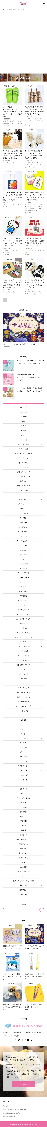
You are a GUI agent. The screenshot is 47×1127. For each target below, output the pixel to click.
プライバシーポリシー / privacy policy (14, 1109)
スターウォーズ (23, 577)
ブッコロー (23, 743)
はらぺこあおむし (23, 697)
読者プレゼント (23, 871)
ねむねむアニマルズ (23, 665)
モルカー (23, 784)
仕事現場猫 (23, 812)
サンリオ (23, 554)
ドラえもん (23, 660)
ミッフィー (23, 770)
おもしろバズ (23, 490)
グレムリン (23, 536)
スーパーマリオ (23, 573)
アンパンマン (23, 458)
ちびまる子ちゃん (23, 633)
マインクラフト (23, 766)
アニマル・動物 (23, 444)
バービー (23, 678)
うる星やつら (23, 463)
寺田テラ (23, 848)
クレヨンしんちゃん (23, 541)
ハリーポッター (23, 701)
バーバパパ (23, 674)
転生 (23, 876)
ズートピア (23, 568)
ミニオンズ (23, 775)
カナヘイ (23, 508)
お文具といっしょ (23, 495)
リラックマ (23, 803)
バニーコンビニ (23, 688)
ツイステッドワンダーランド (23, 637)
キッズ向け (23, 518)
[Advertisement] (23, 38)
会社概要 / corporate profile (11, 1113)
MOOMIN (23, 426)
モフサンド (23, 780)
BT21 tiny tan (23, 417)
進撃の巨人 (23, 890)
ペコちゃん (23, 747)
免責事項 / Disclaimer (9, 1117)
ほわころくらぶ (23, 761)
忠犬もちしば (23, 853)
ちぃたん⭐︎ (23, 628)
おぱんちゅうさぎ (23, 486)
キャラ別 (23, 522)
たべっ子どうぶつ (23, 614)
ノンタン (23, 669)
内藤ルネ (23, 816)
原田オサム (23, 835)
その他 (23, 605)
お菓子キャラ (23, 499)
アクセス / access (8, 1106)
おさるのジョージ (23, 472)
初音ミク (23, 826)
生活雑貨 (23, 867)
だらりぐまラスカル (23, 619)
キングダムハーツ (23, 527)
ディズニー (23, 642)
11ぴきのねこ (23, 412)
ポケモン (23, 752)
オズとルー (23, 481)
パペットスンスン (23, 692)
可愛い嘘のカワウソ (23, 839)
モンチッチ (23, 789)
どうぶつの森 (23, 651)
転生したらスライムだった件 (23, 881)
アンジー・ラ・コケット (23, 453)
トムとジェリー (23, 656)
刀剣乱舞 (23, 821)
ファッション (23, 738)
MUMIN (23, 430)
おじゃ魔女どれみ (23, 476)
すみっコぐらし (23, 600)
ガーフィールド (23, 504)
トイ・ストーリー (23, 646)
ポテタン (23, 757)
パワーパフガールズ (23, 706)
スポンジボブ (23, 591)
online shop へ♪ (23, 1084)
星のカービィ (23, 858)
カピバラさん (23, 513)
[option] (23, 330)
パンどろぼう (23, 711)
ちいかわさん (23, 623)
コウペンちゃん (23, 545)
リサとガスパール (23, 798)
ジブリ (23, 559)
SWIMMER (23, 435)
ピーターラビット (23, 715)
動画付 (23, 830)
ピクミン (23, 720)
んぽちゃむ (23, 807)
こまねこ (23, 550)
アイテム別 (23, 440)
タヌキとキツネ (23, 610)
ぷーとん (23, 734)
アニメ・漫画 (23, 449)
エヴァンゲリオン (23, 467)
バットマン (23, 683)
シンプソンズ (23, 564)
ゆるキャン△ (23, 793)
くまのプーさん (23, 531)
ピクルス (23, 724)
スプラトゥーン (23, 587)
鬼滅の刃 (23, 894)
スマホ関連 (23, 596)
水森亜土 (23, 862)
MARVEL (23, 421)
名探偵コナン (23, 844)
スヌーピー (23, 582)
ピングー (23, 729)
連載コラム (23, 310)
